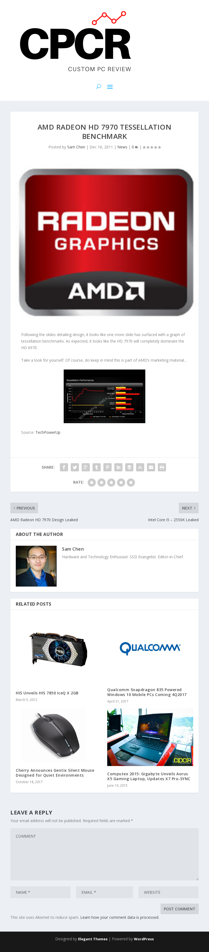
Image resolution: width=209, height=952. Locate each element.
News (122, 146)
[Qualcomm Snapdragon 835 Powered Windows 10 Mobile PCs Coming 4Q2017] (150, 648)
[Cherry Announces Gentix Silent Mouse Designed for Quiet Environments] (59, 735)
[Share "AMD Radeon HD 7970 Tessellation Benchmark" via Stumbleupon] (140, 467)
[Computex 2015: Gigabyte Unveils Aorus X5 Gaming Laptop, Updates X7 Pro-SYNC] (150, 737)
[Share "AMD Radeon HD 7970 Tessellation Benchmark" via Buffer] (129, 467)
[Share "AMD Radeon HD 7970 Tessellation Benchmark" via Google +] (85, 467)
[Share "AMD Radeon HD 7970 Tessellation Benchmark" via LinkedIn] (118, 467)
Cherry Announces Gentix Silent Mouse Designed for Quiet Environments (55, 773)
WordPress (144, 938)
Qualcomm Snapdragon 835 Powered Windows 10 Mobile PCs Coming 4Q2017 (147, 692)
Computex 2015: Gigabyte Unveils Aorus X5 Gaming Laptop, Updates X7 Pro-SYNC (148, 776)
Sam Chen (76, 146)
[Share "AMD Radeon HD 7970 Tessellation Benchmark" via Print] (161, 467)
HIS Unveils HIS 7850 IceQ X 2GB (47, 692)
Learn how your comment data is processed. (119, 917)
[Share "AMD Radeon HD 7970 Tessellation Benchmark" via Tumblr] (96, 467)
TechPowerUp (47, 432)
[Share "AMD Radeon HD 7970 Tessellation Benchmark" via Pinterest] (107, 467)
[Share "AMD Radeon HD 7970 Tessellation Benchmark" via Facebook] (64, 467)
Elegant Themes (92, 938)
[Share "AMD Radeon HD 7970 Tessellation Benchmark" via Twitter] (74, 467)
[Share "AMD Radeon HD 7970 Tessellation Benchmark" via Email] (151, 467)
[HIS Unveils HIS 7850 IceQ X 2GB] (59, 650)
